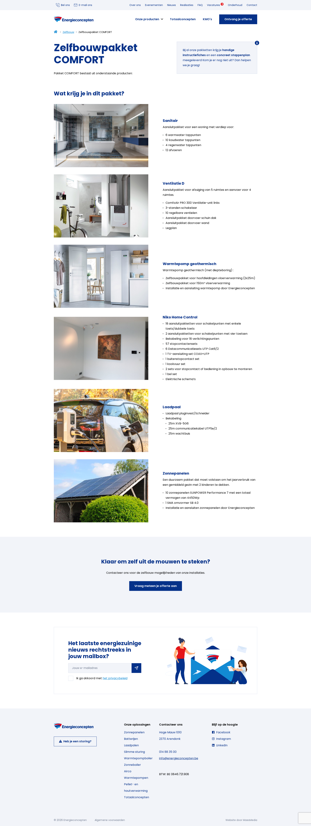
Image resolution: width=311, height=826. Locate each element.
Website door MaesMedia (241, 820)
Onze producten (147, 19)
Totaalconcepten (183, 19)
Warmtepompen (136, 778)
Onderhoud (235, 5)
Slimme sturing (134, 752)
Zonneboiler (132, 765)
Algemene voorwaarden (110, 820)
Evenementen (154, 5)
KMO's (207, 19)
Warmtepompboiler (138, 758)
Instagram (223, 739)
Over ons (135, 5)
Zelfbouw (68, 32)
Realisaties (186, 5)
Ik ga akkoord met (101, 678)
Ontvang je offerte (238, 19)
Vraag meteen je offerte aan (155, 586)
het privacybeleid (115, 678)
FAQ (200, 5)
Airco (127, 771)
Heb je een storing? (77, 741)
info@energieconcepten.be (178, 758)
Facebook (222, 732)
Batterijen (131, 739)
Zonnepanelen (134, 732)
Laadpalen (131, 745)
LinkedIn (221, 745)
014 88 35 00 (168, 752)
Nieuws (171, 5)
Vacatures (215, 5)
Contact (252, 5)
